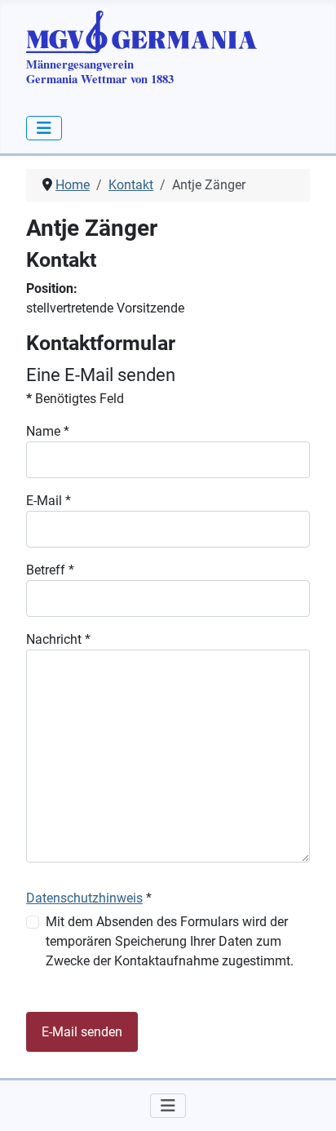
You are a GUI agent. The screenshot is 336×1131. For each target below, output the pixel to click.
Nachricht (58, 639)
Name (47, 431)
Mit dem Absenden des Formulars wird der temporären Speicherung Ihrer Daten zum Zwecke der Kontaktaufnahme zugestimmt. (170, 941)
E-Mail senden (82, 1032)
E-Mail (48, 500)
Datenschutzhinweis (84, 898)
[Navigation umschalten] (44, 128)
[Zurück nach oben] (307, 1101)
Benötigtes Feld (75, 398)
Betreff (50, 570)
